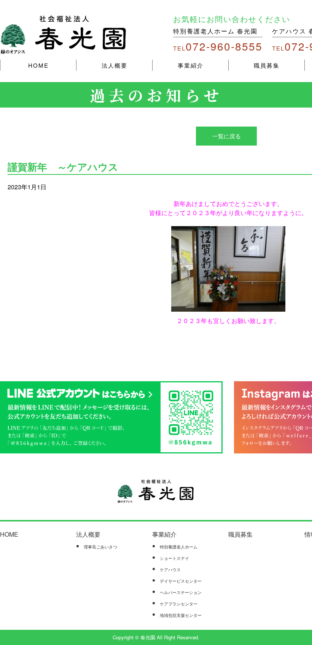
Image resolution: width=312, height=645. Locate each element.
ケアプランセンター (178, 604)
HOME (38, 65)
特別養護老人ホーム (178, 547)
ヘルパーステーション (181, 592)
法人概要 (114, 65)
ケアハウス (170, 569)
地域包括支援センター (181, 615)
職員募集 (267, 65)
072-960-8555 (218, 46)
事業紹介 (191, 65)
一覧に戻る (226, 136)
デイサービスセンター (181, 581)
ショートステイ (174, 558)
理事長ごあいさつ (100, 547)
